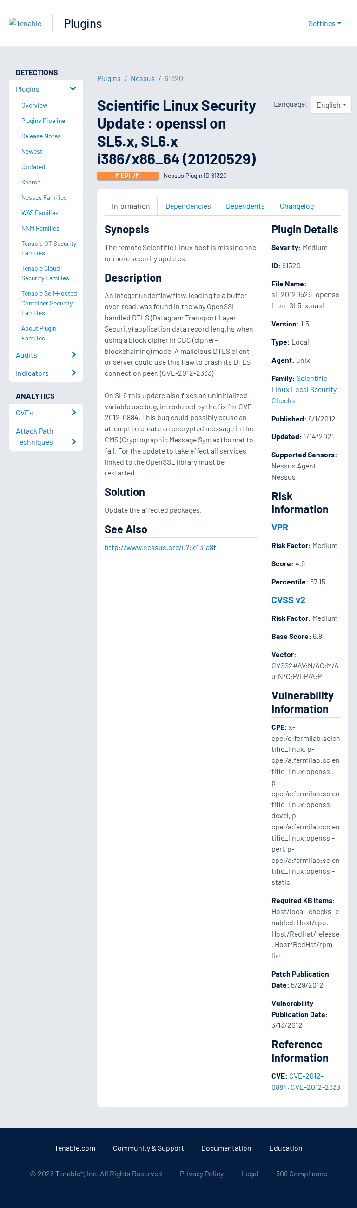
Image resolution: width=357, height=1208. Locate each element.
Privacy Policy (202, 1173)
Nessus (143, 78)
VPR (279, 526)
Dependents (245, 205)
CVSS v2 (288, 599)
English (329, 104)
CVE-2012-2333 (315, 1086)
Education (286, 1147)
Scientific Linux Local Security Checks (304, 389)
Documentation (226, 1147)
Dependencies (188, 205)
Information (131, 205)
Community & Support (148, 1147)
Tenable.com (74, 1147)
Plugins (83, 23)
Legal (249, 1173)
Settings (322, 23)
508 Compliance (301, 1173)
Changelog (297, 205)
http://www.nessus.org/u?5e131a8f (160, 547)
